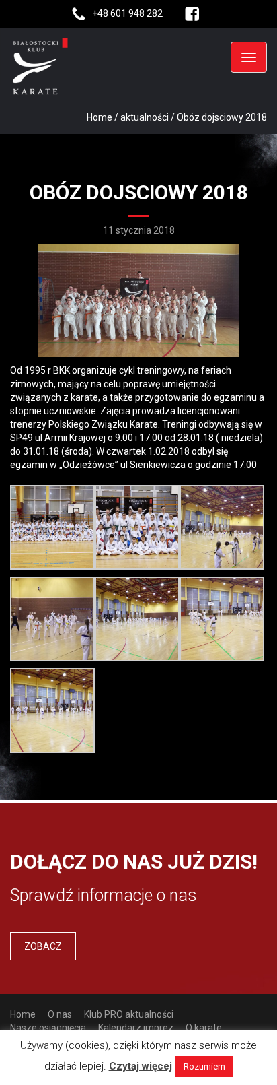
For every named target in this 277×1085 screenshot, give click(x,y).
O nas (60, 1014)
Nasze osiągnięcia (48, 1027)
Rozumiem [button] (204, 1066)
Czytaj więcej (140, 1066)
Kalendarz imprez (135, 1027)
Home (99, 117)
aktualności (144, 117)
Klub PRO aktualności (128, 1014)
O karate (204, 1027)
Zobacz (43, 946)
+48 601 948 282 (127, 13)
